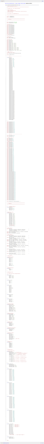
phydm (24, 3)
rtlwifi (22, 3)
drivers (16, 3)
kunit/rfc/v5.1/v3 (11, 3)
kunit (6, 3)
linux (8, 3)
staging (19, 3)
